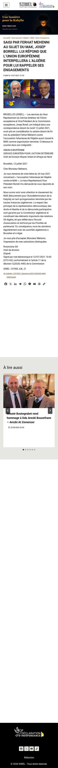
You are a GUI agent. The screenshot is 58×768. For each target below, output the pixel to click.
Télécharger (11, 277)
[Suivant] (50, 410)
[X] (26, 748)
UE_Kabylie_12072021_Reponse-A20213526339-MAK (24, 273)
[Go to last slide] (8, 410)
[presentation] (29, 391)
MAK (32, 38)
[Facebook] (21, 748)
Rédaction (29, 757)
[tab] (23, 449)
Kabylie (26, 38)
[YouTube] (31, 748)
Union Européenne (42, 38)
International (17, 38)
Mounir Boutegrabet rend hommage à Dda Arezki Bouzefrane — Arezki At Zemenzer (29, 418)
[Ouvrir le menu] (6, 5)
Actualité (6, 38)
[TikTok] (36, 748)
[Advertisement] (29, 319)
